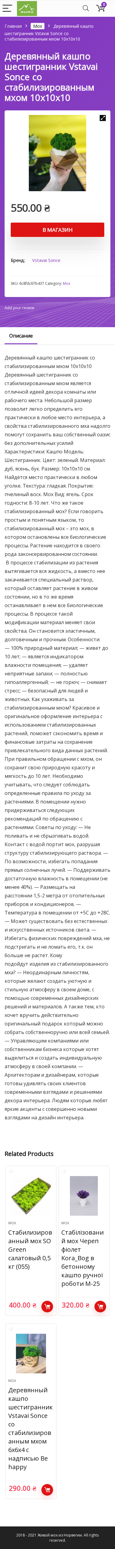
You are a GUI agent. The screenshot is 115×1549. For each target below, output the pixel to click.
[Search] (86, 9)
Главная (13, 26)
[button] (103, 118)
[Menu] (7, 9)
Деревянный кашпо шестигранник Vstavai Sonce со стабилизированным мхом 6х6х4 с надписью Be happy (30, 1428)
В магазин (58, 229)
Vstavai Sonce (46, 260)
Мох (37, 26)
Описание (21, 335)
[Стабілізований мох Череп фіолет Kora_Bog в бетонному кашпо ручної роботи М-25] (84, 1196)
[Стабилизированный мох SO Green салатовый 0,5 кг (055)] (31, 1196)
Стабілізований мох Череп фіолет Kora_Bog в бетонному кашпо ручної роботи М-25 (82, 1258)
